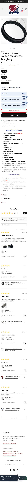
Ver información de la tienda (9, 126)
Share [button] (4, 203)
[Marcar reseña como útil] (25, 256)
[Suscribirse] (23, 464)
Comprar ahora (14, 115)
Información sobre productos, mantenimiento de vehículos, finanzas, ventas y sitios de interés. (13, 453)
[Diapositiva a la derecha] (17, 48)
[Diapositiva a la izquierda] (10, 48)
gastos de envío (12, 64)
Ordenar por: (15, 229)
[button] (2, 9)
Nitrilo (4, 77)
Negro (4, 71)
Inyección (5, 83)
